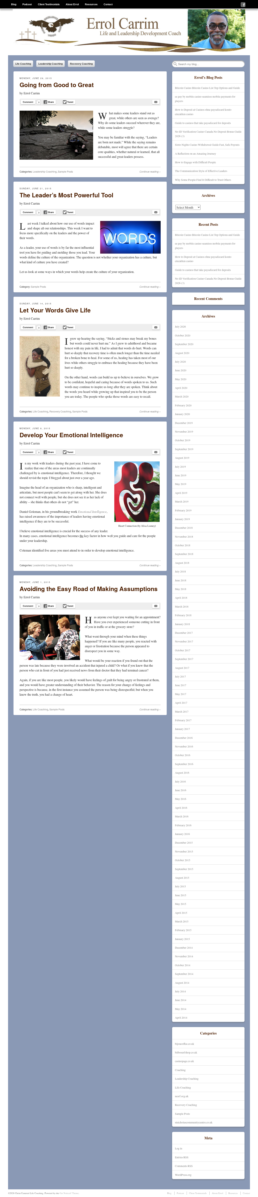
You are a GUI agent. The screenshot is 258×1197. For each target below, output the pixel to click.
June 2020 (180, 370)
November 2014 (184, 956)
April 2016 (181, 808)
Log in (178, 1148)
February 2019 (183, 510)
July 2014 (180, 991)
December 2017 (184, 633)
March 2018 (181, 606)
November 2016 (184, 746)
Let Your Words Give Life (55, 310)
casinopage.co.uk (184, 1061)
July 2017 (180, 676)
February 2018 (183, 615)
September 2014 (184, 974)
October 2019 (182, 440)
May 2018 (180, 589)
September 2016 (184, 764)
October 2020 (182, 335)
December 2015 (184, 842)
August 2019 (182, 458)
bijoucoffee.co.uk (184, 1044)
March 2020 (181, 396)
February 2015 (183, 930)
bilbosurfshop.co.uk (186, 1052)
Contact (108, 4)
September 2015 (184, 869)
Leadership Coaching (50, 64)
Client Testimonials (49, 4)
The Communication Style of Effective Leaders (201, 171)
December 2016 (184, 738)
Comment (28, 101)
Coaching (180, 1070)
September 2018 (184, 554)
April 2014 (181, 1017)
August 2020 (182, 353)
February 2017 (183, 720)
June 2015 (180, 895)
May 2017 (180, 694)
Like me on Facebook (243, 4)
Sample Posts (65, 171)
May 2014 (180, 1009)
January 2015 (182, 939)
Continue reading (150, 171)
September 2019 (184, 449)
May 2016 (180, 799)
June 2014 (180, 1000)
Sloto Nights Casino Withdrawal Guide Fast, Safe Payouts (207, 145)
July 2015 (180, 886)
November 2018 (184, 536)
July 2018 (180, 571)
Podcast (27, 4)
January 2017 (182, 729)
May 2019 (180, 484)
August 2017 (182, 668)
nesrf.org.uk (181, 1096)
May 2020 (180, 379)
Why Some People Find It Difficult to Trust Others (203, 180)
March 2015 (181, 921)
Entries (181, 1157)
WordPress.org (183, 1175)
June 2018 (180, 580)
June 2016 (180, 790)
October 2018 (182, 545)
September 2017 (184, 659)
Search (175, 64)
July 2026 (180, 326)
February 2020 (183, 405)
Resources (91, 4)
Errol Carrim (32, 93)
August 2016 (182, 772)
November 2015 (184, 851)
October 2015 (182, 860)
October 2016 (182, 755)
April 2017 (181, 703)
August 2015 (182, 878)
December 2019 (184, 423)
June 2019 (180, 475)
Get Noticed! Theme (69, 1193)
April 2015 (181, 913)
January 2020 (182, 414)
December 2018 (184, 528)
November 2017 (184, 641)
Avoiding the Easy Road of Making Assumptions (89, 588)
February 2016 (183, 825)
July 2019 (180, 466)
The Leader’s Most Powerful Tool (66, 194)
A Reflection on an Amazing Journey (195, 153)
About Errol (72, 4)
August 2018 (182, 563)
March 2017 (181, 711)
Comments (184, 1166)
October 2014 (182, 965)
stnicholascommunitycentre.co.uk (193, 1122)
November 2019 (184, 431)
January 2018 (182, 624)
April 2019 (181, 493)
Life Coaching (23, 64)
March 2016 (181, 816)
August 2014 (182, 983)
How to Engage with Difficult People (195, 162)
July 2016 (180, 781)
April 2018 (181, 598)
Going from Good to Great (57, 84)
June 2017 (180, 685)
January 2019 (182, 519)
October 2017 (182, 650)
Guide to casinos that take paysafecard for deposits (203, 123)
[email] (155, 102)
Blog (13, 4)
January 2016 (182, 834)
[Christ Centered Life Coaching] (129, 32)
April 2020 (181, 388)
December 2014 (184, 947)
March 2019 (181, 501)
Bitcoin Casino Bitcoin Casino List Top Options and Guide (207, 88)
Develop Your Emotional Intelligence (71, 434)
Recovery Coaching (81, 64)
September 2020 (184, 344)
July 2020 (180, 361)
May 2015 (180, 904)
